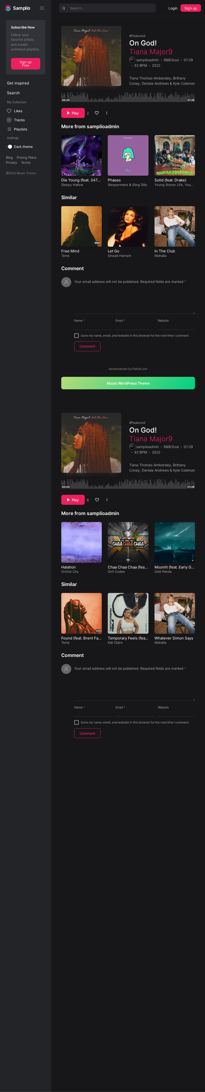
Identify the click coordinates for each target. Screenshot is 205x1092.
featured (138, 36)
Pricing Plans (26, 157)
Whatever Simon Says (173, 638)
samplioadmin (147, 60)
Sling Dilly (139, 185)
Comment (72, 268)
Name (79, 320)
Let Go (113, 251)
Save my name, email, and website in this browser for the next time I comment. (135, 335)
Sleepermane (118, 185)
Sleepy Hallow (72, 185)
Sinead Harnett (119, 256)
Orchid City (69, 571)
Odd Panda (163, 571)
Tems (65, 256)
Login (173, 8)
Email (120, 320)
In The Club (164, 251)
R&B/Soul (171, 60)
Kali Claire (115, 642)
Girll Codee (116, 571)
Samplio (21, 8)
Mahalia (160, 256)
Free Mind (70, 251)
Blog (9, 157)
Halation (68, 567)
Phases (114, 180)
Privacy (11, 162)
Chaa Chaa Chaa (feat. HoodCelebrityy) (127, 569)
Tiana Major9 (150, 51)
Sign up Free (26, 63)
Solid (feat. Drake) (170, 180)
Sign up (190, 8)
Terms (25, 162)
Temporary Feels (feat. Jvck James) (128, 640)
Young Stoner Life (168, 185)
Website (163, 320)
